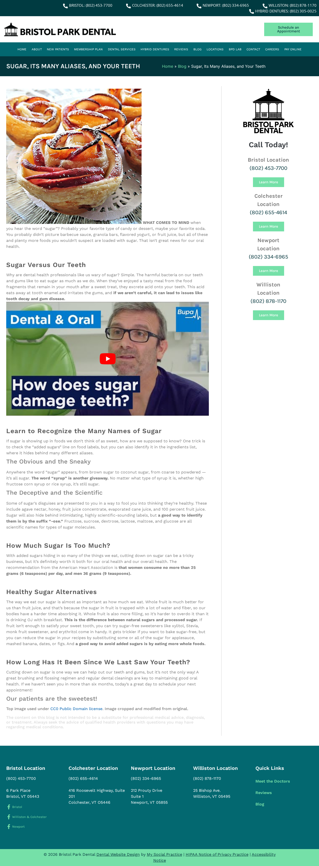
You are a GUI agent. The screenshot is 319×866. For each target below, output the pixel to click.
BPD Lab (235, 49)
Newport (18, 826)
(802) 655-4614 (268, 212)
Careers (272, 49)
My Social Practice (164, 854)
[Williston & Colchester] (8, 816)
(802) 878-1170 (268, 301)
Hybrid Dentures (155, 49)
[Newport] (8, 826)
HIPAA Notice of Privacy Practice (217, 854)
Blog (197, 49)
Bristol (17, 807)
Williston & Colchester (29, 817)
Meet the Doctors (272, 781)
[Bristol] (8, 806)
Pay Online (293, 49)
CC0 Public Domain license (76, 708)
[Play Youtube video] (107, 359)
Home (21, 49)
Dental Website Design (118, 854)
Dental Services (122, 49)
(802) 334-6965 (268, 257)
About (37, 49)
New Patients (58, 49)
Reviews (181, 49)
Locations (215, 49)
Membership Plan (88, 49)
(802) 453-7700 (268, 168)
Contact (253, 49)
